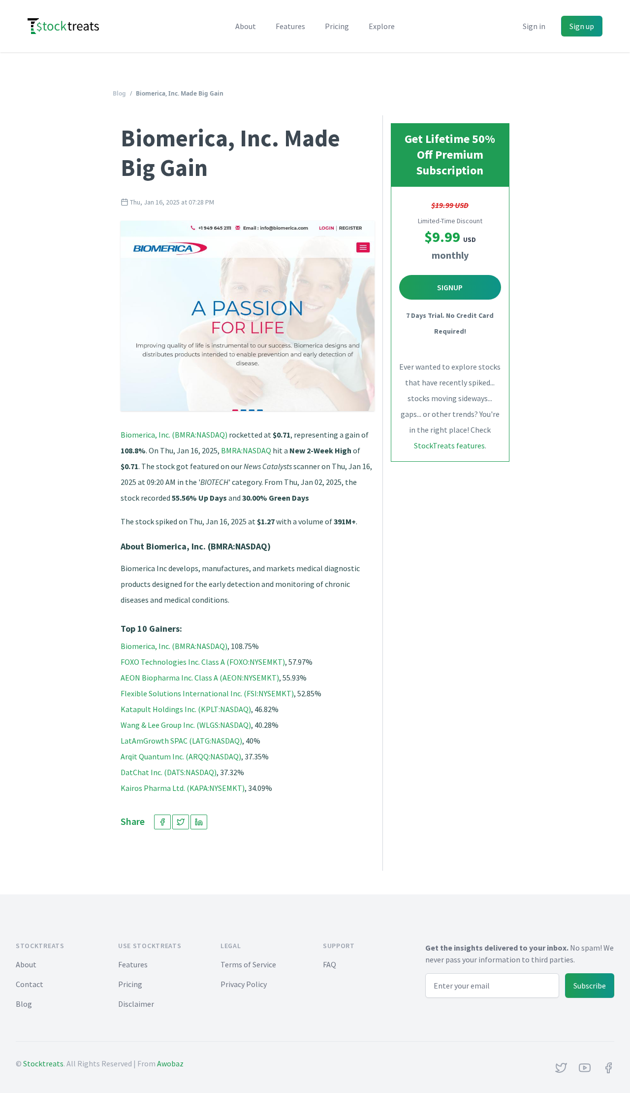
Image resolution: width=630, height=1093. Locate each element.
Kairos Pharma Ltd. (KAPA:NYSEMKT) (183, 788)
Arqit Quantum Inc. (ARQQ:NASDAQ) (181, 756)
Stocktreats (43, 1063)
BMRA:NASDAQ (246, 450)
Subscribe (589, 986)
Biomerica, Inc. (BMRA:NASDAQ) (174, 435)
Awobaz (170, 1063)
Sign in (534, 26)
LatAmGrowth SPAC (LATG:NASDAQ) (181, 741)
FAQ (329, 964)
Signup (450, 287)
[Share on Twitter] (180, 822)
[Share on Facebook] (162, 822)
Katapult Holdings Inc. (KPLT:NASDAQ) (186, 709)
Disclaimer (136, 1004)
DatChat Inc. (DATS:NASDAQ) (169, 772)
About (245, 26)
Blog (119, 93)
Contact (29, 984)
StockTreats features (449, 445)
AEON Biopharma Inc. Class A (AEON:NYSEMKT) (200, 678)
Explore (382, 26)
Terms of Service (248, 964)
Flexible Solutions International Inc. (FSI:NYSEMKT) (207, 693)
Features (290, 26)
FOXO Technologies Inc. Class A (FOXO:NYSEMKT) (203, 662)
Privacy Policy (243, 984)
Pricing (337, 26)
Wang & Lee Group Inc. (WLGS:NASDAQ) (186, 725)
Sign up (581, 26)
